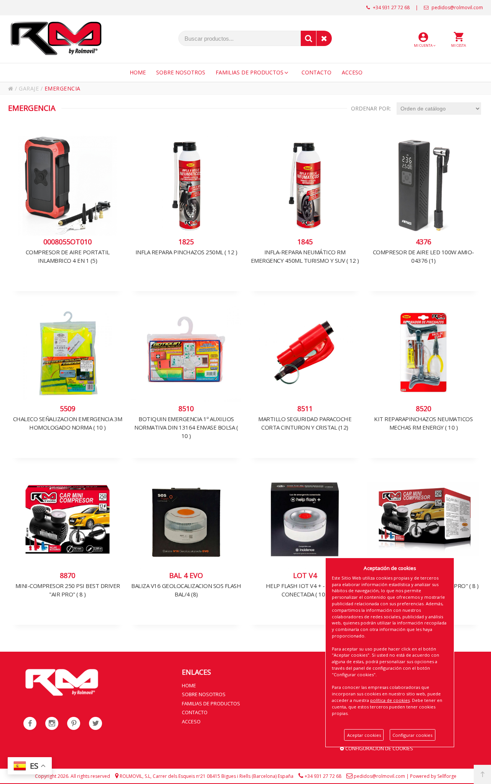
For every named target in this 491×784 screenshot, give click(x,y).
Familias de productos (211, 703)
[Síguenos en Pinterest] (73, 723)
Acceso (191, 721)
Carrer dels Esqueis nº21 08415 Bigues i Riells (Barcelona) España (223, 776)
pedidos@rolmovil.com (456, 7)
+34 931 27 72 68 (391, 7)
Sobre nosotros (204, 694)
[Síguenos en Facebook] (29, 723)
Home (189, 685)
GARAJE (29, 88)
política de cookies (390, 700)
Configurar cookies (412, 735)
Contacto (195, 712)
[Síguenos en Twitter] (95, 723)
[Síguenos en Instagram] (51, 723)
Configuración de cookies (378, 748)
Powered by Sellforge (433, 776)
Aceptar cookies (364, 735)
